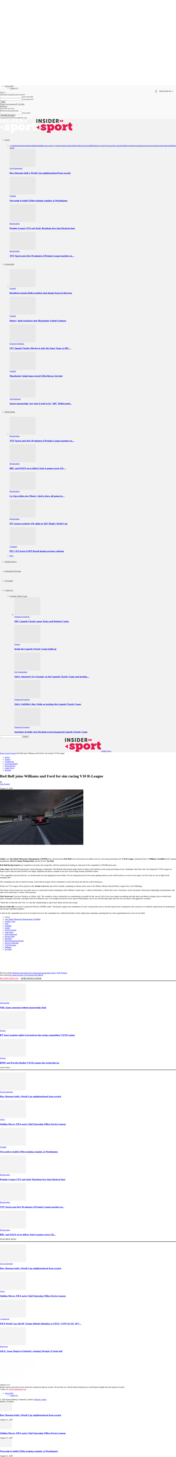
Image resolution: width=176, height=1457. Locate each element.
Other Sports (116, 146)
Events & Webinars (17, 344)
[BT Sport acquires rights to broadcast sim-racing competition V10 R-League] (13, 1028)
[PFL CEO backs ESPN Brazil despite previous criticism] (23, 544)
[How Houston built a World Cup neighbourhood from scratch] (23, 166)
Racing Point (10, 936)
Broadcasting (15, 224)
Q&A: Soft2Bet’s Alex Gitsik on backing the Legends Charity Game (47, 704)
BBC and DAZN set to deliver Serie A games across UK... (28, 1234)
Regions (8, 770)
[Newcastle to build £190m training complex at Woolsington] (23, 194)
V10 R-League (10, 945)
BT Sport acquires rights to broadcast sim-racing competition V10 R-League (37, 1035)
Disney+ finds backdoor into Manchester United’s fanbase (38, 320)
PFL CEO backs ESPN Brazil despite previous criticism (37, 551)
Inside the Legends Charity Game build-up (35, 649)
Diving (61, 146)
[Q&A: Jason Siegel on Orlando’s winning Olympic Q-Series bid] (13, 1344)
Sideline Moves (11, 562)
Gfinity (7, 928)
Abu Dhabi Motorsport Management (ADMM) (22, 919)
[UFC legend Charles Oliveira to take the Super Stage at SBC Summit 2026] (23, 342)
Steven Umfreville (12, 943)
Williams (8, 947)
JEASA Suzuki (10, 930)
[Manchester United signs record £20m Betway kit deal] (23, 369)
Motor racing (99, 146)
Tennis (160, 146)
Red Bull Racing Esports (14, 941)
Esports (66, 146)
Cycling (56, 146)
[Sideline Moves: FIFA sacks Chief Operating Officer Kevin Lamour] (13, 1117)
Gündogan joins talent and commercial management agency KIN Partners (39, 973)
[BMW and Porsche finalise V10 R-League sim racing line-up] (13, 1056)
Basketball (37, 146)
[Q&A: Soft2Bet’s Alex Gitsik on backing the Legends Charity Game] (27, 697)
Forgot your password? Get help (12, 104)
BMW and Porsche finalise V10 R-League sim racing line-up (29, 1063)
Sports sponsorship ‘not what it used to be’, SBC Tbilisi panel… (41, 403)
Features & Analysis (22, 617)
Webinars (3, 106)
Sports (7, 140)
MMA (92, 146)
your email (26, 113)
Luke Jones (9, 932)
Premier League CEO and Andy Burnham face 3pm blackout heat (42, 228)
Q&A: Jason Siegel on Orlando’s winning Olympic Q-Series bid (31, 1351)
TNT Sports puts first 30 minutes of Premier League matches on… (42, 256)
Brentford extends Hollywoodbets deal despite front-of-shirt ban (41, 293)
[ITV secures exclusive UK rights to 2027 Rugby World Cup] (23, 517)
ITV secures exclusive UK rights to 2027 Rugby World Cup (39, 523)
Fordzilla (8, 926)
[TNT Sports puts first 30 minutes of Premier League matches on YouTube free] (23, 249)
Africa (2, 1119)
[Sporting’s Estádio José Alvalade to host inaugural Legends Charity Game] (27, 725)
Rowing (128, 146)
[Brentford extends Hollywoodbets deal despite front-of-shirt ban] (23, 286)
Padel (123, 146)
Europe (17, 644)
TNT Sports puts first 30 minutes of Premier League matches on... (32, 1207)
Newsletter (9, 581)
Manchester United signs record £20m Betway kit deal (36, 376)
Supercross (146, 146)
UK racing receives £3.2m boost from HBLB (26, 975)
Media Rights (10, 412)
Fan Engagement (16, 168)
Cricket (50, 146)
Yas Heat (8, 949)
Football (72, 146)
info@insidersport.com (17, 1389)
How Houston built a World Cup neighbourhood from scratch (40, 173)
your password (27, 99)
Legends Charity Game (18, 596)
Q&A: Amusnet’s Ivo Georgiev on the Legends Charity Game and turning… (51, 676)
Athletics (15, 146)
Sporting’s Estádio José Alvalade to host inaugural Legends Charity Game (50, 732)
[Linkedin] (21, 961)
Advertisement (15, 399)
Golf (77, 146)
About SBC (9, 86)
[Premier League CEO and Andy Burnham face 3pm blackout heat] (23, 221)
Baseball (30, 146)
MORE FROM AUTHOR (31, 978)
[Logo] (18, 132)
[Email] (38, 961)
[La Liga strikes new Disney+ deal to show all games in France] (23, 489)
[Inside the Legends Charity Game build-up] (27, 642)
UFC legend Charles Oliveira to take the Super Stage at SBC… (40, 348)
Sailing (139, 146)
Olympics (107, 146)
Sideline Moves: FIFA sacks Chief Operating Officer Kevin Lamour (33, 1124)
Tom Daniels (5, 784)
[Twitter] (13, 961)
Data (11, 556)
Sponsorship (9, 264)
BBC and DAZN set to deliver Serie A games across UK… (38, 468)
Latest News (9, 768)
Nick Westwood (11, 934)
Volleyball (167, 146)
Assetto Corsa (10, 921)
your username (27, 97)
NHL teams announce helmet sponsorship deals (23, 1007)
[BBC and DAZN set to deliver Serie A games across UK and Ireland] (23, 462)
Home (2, 753)
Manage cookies (40, 1400)
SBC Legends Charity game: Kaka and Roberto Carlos (41, 621)
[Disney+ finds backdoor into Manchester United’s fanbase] (23, 314)
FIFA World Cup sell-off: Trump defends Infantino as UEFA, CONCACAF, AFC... (40, 1323)
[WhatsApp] (30, 961)
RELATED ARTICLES (9, 978)
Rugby (133, 146)
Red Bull (8, 939)
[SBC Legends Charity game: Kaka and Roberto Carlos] (27, 615)
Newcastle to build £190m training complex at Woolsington (38, 200)
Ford (6, 924)
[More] (47, 961)
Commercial (9, 762)
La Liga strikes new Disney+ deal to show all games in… (37, 496)
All (11, 146)
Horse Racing (84, 146)
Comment (13, 547)
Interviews (4, 1347)
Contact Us (14, 88)
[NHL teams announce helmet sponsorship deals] (13, 1001)
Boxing (44, 146)
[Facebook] (4, 961)
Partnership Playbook (13, 571)
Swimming (154, 146)
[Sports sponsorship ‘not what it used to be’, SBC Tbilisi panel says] (23, 397)
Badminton (23, 146)
